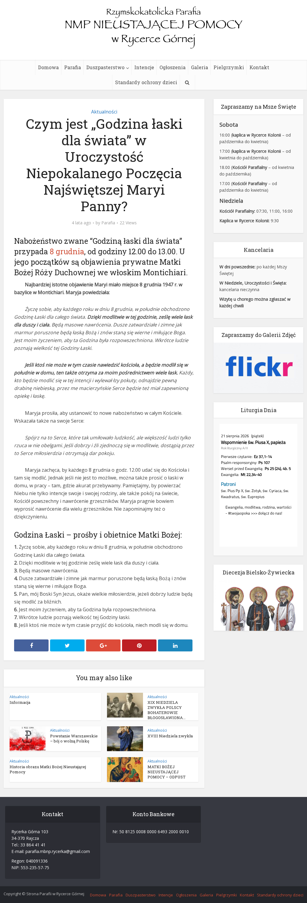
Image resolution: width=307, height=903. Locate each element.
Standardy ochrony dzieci (146, 82)
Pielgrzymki (228, 67)
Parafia (72, 67)
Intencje (144, 67)
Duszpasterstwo (105, 67)
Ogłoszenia (172, 67)
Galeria (199, 67)
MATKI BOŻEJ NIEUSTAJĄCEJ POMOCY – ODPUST (167, 772)
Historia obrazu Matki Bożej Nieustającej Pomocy (48, 769)
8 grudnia (67, 251)
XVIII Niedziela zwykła (170, 736)
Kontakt (259, 67)
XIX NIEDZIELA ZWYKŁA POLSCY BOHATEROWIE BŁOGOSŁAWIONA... (167, 710)
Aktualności (104, 111)
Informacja (20, 702)
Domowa (48, 67)
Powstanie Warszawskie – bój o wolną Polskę (74, 738)
